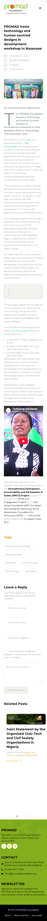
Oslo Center (34, 515)
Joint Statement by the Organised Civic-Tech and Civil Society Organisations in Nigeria (26, 738)
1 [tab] (17, 816)
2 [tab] (19, 816)
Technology (12, 571)
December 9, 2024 (19, 56)
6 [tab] (30, 816)
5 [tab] (27, 816)
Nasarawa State (14, 554)
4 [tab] (24, 816)
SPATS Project (30, 563)
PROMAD (11, 563)
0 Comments (16, 69)
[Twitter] (9, 846)
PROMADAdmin (21, 60)
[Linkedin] (15, 846)
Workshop (30, 571)
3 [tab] (22, 816)
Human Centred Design (18, 546)
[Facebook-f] (3, 846)
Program (14, 65)
